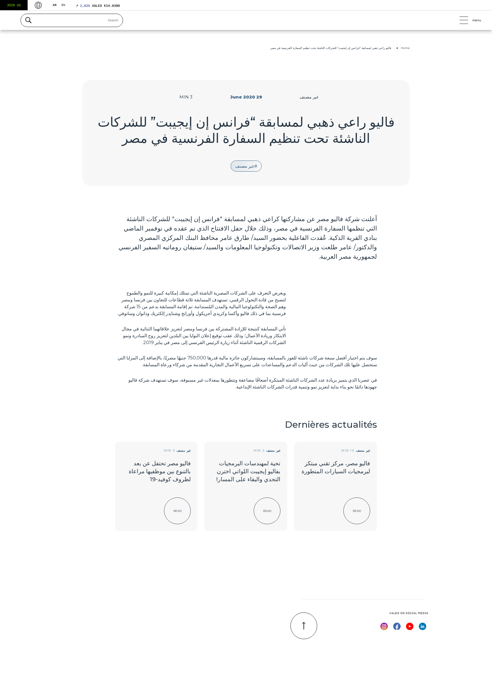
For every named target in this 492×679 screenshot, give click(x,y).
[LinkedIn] (422, 628)
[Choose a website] (38, 5)
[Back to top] (304, 626)
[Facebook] (397, 628)
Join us (14, 5)
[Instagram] (384, 628)
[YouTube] (409, 628)
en (63, 5)
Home (405, 48)
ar (55, 5)
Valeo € (98, 5)
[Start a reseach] (28, 20)
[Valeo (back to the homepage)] (246, 20)
